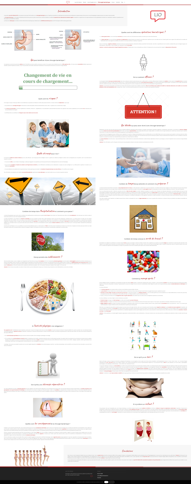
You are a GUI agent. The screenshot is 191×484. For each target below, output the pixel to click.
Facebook (99, 477)
